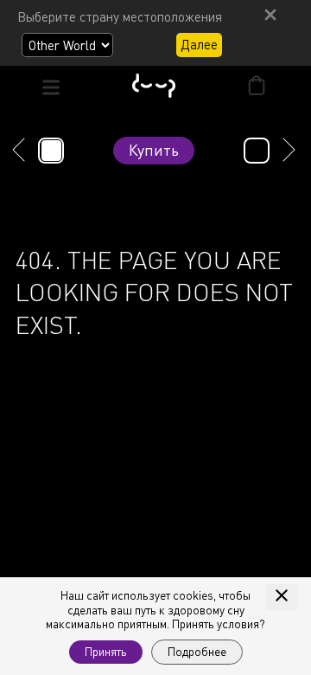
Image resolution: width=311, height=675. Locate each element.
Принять (106, 652)
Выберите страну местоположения (119, 16)
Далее (199, 44)
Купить (154, 149)
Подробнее (197, 652)
